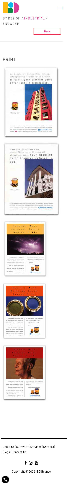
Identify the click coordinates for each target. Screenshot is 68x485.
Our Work (22, 446)
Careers (48, 446)
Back (47, 31)
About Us (9, 446)
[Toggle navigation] (60, 8)
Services (36, 446)
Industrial (34, 18)
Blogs (6, 452)
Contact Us (19, 452)
